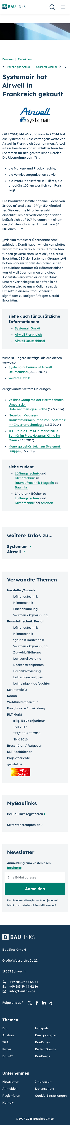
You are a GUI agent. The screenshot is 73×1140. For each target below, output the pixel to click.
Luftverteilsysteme (27, 658)
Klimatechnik (25, 478)
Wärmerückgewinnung (30, 615)
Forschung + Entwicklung (26, 708)
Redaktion (25, 59)
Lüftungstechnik (27, 473)
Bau (5, 1028)
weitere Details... (21, 378)
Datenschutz (44, 1088)
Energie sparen (46, 1035)
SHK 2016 (20, 739)
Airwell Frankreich (28, 334)
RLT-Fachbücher (19, 752)
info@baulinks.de (22, 991)
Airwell (14, 551)
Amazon (47, 503)
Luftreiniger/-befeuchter (31, 683)
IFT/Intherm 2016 (26, 733)
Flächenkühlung (25, 609)
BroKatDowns (45, 1049)
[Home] (35, 939)
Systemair (17, 546)
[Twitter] (30, 1002)
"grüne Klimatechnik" (29, 640)
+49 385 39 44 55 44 (23, 982)
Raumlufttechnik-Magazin (34, 483)
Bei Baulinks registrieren (25, 814)
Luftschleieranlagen (28, 677)
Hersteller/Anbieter (22, 590)
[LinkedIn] (44, 1002)
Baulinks (8, 59)
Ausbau (8, 1035)
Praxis (6, 1049)
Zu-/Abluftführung (27, 652)
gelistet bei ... (16, 764)
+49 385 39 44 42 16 (23, 986)
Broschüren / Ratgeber (24, 745)
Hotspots (42, 1028)
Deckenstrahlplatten (28, 665)
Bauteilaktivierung (27, 671)
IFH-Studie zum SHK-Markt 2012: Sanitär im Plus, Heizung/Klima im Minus (34, 435)
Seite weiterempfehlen (23, 825)
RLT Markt (14, 714)
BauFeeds (42, 1056)
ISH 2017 (20, 727)
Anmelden (10, 1088)
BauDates (42, 1042)
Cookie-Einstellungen (51, 1095)
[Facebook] (37, 1002)
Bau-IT (7, 1056)
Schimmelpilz (17, 690)
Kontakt (8, 1102)
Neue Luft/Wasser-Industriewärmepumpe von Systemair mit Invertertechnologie (37, 420)
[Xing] (51, 1002)
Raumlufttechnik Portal (25, 621)
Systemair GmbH (27, 328)
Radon (12, 696)
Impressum (43, 1082)
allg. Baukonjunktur (29, 721)
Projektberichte (18, 758)
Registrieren (11, 1095)
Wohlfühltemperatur (22, 702)
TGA (5, 1042)
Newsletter (10, 1082)
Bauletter (14, 868)
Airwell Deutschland (30, 341)
